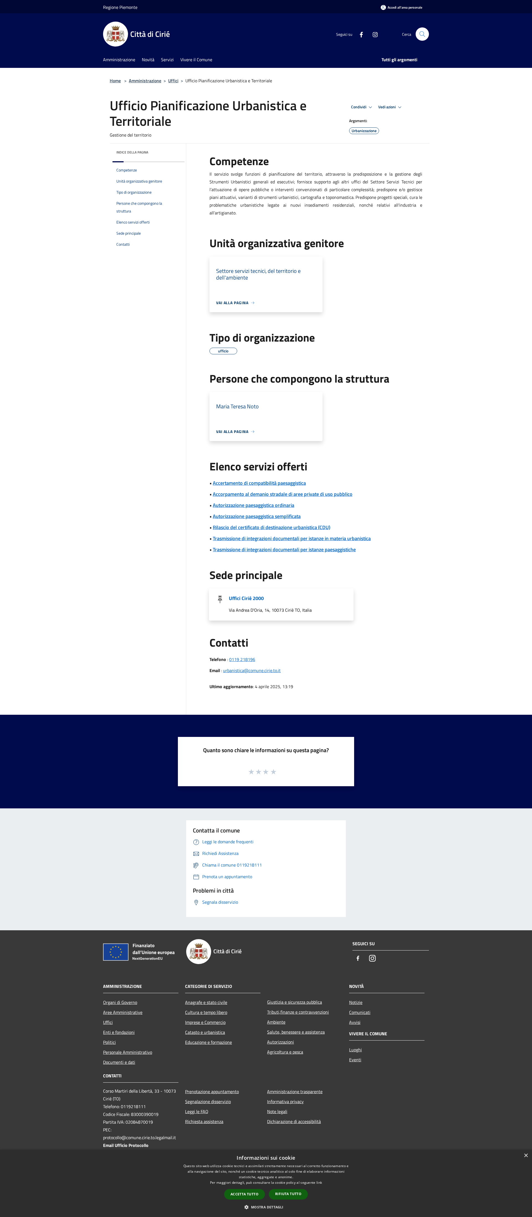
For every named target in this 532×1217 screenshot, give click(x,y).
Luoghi (355, 1049)
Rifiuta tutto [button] (288, 1194)
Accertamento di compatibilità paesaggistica (259, 483)
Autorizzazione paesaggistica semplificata (257, 516)
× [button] (526, 1156)
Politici (109, 1042)
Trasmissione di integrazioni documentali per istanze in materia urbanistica (292, 538)
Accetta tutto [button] (245, 1194)
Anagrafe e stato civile (206, 1002)
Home (115, 80)
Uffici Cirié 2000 (246, 598)
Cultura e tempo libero (206, 1012)
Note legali (277, 1111)
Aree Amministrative (122, 1012)
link (319, 1182)
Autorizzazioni (280, 1042)
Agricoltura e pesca (285, 1052)
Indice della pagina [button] (132, 152)
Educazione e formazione (208, 1042)
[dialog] (266, 1183)
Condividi (359, 107)
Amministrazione (145, 80)
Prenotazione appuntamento (212, 1091)
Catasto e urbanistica (205, 1032)
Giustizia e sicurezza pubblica (294, 1002)
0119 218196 (242, 659)
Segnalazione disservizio (208, 1101)
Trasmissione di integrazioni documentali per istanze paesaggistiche (284, 549)
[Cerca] (422, 34)
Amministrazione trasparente (295, 1091)
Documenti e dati (119, 1062)
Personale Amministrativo (127, 1052)
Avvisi (354, 1022)
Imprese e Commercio (205, 1022)
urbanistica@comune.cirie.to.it (252, 670)
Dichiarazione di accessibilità (294, 1121)
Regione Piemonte (120, 7)
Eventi (355, 1059)
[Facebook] (359, 34)
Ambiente (276, 1022)
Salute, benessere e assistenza (296, 1032)
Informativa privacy (285, 1101)
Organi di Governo (120, 1002)
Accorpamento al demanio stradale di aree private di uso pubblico (282, 494)
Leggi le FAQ (196, 1111)
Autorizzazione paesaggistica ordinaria (253, 505)
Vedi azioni (387, 107)
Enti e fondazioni (119, 1032)
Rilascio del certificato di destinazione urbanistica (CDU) (271, 527)
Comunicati (359, 1012)
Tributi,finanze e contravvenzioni (298, 1012)
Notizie (355, 1002)
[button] (266, 1207)
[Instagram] (372, 34)
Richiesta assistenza (204, 1121)
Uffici (173, 80)
